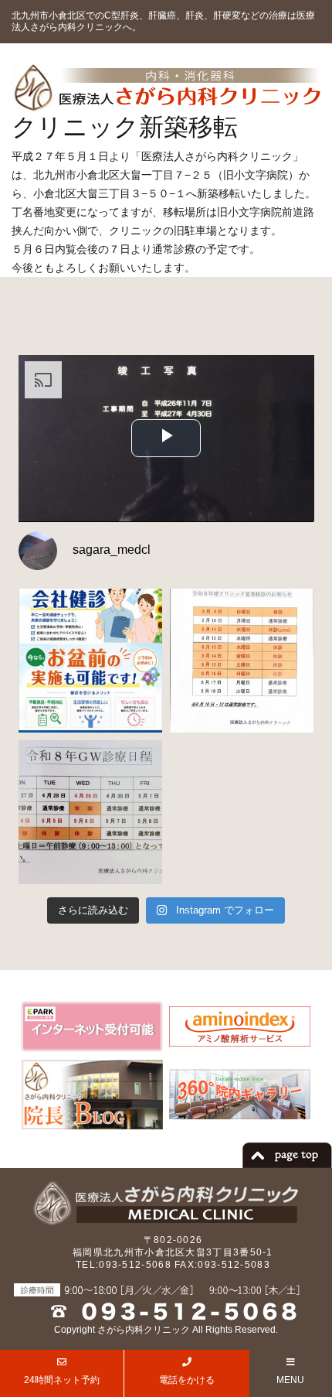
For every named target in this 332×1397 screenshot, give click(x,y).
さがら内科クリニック (143, 1329)
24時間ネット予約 (62, 1380)
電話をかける (187, 1380)
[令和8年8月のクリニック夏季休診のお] (241, 661)
